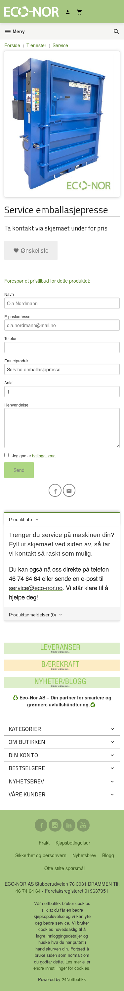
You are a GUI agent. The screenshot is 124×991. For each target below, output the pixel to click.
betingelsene (44, 455)
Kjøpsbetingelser (73, 842)
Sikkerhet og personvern (40, 855)
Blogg (108, 855)
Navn (9, 294)
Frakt (44, 842)
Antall (9, 382)
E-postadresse (17, 316)
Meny (18, 31)
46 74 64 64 (28, 890)
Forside (12, 45)
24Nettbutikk (74, 979)
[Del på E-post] (69, 490)
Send (19, 470)
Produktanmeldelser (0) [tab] (32, 614)
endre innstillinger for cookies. (62, 968)
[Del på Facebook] (55, 490)
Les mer (73, 961)
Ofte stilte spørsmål (64, 868)
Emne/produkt (16, 360)
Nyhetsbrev (84, 855)
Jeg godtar (33, 455)
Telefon (11, 338)
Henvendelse (16, 404)
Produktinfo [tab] (20, 519)
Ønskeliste (34, 250)
